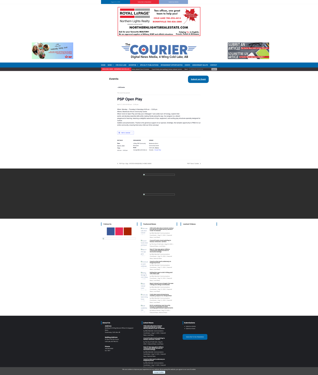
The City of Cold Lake (157, 244)
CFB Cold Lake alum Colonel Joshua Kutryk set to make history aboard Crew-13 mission (161, 229)
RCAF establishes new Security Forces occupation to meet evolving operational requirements (161, 307)
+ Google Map (157, 150)
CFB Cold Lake (121, 65)
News (110, 65)
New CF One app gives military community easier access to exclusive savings (160, 250)
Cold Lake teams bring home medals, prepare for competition (161, 295)
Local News (157, 237)
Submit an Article (173, 2)
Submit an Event (190, 328)
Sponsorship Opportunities (172, 65)
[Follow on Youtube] (200, 1)
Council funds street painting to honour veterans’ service (155, 69)
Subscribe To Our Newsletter (195, 337)
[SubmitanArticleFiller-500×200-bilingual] (248, 58)
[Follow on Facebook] (193, 1)
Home (103, 65)
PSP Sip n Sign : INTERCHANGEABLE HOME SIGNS (135, 163)
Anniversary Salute (200, 65)
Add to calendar (125, 133)
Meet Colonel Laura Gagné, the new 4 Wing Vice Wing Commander (161, 284)
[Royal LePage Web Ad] (159, 35)
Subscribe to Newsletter (144, 2)
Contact (213, 65)
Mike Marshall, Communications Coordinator (197, 239)
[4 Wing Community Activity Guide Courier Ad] (52, 58)
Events (187, 65)
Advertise (132, 65)
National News (158, 258)
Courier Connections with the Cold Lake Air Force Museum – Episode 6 (198, 236)
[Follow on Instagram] (197, 1)
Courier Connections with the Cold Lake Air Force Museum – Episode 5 (198, 260)
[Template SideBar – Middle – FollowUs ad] (159, 195)
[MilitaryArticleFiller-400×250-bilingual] (159, 175)
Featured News (154, 246)
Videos (208, 243)
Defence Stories (155, 310)
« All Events (121, 87)
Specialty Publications (149, 65)
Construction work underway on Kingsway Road (160, 262)
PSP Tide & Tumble (193, 163)
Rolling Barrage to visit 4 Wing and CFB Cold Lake (161, 273)
